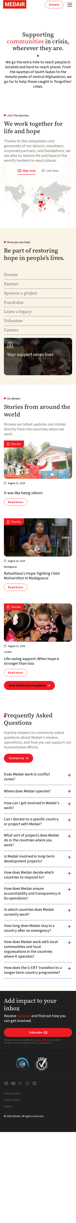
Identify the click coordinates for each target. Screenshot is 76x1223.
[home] (14, 4)
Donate (54, 5)
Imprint (8, 1106)
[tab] (26, 171)
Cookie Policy (12, 1100)
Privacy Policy (42, 1040)
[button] (69, 4)
